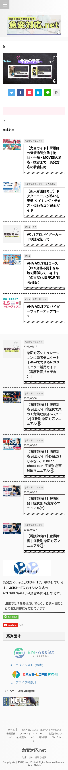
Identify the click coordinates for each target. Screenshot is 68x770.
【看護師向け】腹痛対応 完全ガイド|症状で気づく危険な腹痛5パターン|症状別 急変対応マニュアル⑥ (44, 414)
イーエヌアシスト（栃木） (27, 665)
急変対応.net (34, 750)
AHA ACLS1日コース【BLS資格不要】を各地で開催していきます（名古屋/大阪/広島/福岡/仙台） (43, 272)
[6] (38, 92)
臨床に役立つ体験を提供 (34, 757)
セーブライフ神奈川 (23, 682)
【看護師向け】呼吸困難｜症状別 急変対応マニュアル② (43, 503)
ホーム (11, 729)
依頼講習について (25, 737)
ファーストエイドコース (32, 733)
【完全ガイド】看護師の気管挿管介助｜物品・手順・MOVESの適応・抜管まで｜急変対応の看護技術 (44, 157)
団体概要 (43, 737)
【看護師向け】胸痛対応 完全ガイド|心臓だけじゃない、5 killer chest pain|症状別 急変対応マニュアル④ (44, 461)
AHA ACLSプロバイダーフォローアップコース (43, 311)
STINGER (35, 764)
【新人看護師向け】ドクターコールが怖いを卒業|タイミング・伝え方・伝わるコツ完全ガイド (44, 200)
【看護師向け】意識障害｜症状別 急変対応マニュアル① (43, 540)
